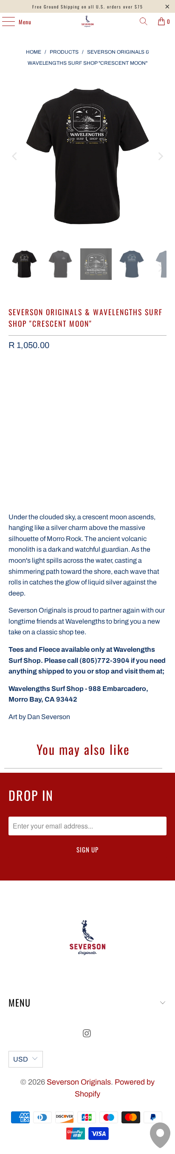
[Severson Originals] (87, 21)
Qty (12, 367)
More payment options (87, 453)
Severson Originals (79, 1082)
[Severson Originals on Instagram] (87, 1034)
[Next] (160, 156)
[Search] (143, 21)
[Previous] (15, 156)
